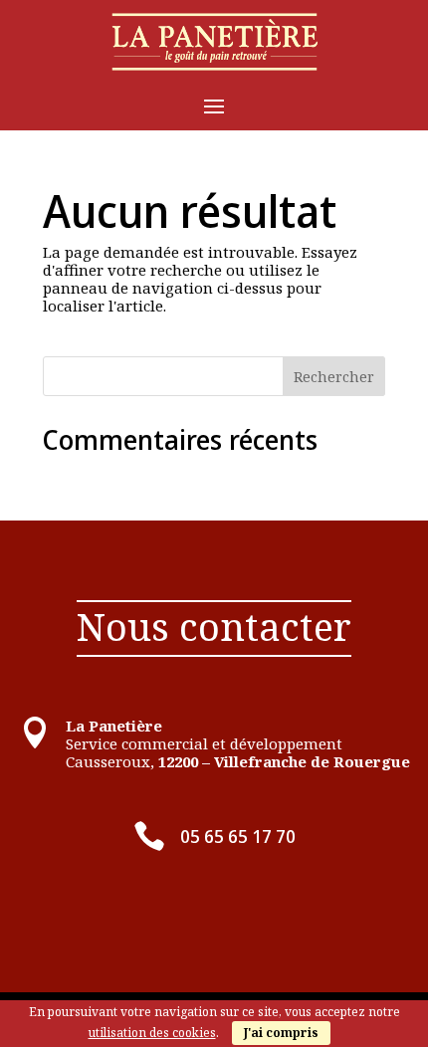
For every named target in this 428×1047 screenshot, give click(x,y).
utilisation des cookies (152, 1032)
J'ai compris (281, 1032)
